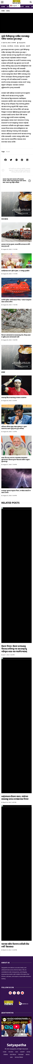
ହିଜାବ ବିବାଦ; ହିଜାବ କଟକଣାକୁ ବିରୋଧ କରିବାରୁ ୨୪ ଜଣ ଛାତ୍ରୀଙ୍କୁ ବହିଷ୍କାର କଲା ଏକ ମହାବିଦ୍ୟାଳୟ (14, 649)
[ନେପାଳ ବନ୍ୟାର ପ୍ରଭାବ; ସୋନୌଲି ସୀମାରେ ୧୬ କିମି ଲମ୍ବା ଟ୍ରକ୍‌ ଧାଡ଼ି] (16, 232)
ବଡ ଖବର (16, 46)
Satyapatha (22, 42)
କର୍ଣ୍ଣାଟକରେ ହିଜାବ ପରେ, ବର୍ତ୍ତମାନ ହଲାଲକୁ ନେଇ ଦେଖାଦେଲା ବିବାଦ (14, 797)
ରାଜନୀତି (21, 6)
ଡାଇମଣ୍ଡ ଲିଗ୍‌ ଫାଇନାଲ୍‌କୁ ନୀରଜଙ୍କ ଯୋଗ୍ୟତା (13, 397)
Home (3, 6)
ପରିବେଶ (6, 1054)
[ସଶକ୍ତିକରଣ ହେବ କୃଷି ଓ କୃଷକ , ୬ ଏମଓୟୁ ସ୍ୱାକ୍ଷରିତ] (16, 260)
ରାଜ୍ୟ (16, 1052)
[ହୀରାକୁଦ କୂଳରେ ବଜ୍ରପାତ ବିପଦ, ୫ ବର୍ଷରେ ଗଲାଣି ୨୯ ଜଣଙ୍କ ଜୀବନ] (16, 478)
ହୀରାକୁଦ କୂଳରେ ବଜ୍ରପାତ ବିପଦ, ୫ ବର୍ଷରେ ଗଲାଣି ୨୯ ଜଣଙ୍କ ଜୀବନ (16, 491)
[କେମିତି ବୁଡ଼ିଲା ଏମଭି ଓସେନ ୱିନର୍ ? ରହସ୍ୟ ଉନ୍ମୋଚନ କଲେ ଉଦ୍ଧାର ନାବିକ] (16, 287)
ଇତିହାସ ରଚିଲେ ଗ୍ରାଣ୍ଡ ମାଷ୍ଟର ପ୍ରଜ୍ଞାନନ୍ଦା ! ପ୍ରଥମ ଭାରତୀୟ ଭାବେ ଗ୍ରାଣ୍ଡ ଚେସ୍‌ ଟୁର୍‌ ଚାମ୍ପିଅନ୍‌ (14, 427)
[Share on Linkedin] (27, 159)
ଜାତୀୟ (27, 6)
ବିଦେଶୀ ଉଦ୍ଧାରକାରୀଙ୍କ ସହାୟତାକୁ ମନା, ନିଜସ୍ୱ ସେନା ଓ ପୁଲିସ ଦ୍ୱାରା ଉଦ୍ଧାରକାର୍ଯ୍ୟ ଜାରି (16, 336)
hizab (8, 151)
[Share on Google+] (16, 159)
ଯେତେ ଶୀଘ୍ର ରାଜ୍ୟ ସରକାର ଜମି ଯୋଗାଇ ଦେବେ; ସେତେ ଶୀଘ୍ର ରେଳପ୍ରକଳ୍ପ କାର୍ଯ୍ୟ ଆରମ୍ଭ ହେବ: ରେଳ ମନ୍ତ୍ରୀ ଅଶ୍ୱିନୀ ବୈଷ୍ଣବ (14, 180)
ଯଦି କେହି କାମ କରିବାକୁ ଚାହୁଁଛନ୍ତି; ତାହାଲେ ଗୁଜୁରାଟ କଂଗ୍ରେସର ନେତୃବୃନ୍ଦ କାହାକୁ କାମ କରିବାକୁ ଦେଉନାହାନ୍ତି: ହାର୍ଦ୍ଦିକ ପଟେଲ (19, 170)
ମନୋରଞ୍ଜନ (21, 1054)
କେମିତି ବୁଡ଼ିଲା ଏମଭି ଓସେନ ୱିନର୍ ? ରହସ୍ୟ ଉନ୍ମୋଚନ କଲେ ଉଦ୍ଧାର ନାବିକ (16, 301)
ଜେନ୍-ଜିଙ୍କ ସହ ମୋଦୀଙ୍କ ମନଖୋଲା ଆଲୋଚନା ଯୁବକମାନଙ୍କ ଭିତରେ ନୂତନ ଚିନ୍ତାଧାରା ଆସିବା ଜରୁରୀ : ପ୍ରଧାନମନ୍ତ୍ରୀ (15, 459)
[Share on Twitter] (11, 159)
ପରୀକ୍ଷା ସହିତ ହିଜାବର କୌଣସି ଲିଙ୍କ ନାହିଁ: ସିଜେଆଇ (15, 945)
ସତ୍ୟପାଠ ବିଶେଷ (19, 1057)
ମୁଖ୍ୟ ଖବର (22, 46)
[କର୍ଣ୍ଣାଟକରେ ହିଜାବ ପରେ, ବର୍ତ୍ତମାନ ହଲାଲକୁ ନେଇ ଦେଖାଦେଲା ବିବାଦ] (16, 725)
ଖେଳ (11, 1057)
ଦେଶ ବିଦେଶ (10, 46)
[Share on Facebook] (5, 159)
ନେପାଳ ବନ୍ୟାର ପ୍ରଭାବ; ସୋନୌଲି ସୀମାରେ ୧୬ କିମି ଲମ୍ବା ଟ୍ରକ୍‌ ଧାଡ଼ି (15, 245)
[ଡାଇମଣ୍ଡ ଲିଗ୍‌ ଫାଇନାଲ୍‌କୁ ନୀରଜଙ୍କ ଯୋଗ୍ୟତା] (16, 385)
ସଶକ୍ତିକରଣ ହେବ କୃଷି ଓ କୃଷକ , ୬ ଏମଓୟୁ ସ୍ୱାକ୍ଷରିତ (15, 271)
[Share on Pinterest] (22, 159)
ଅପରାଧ (28, 1054)
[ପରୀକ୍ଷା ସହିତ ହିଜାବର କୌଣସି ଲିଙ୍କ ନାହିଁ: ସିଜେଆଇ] (16, 873)
